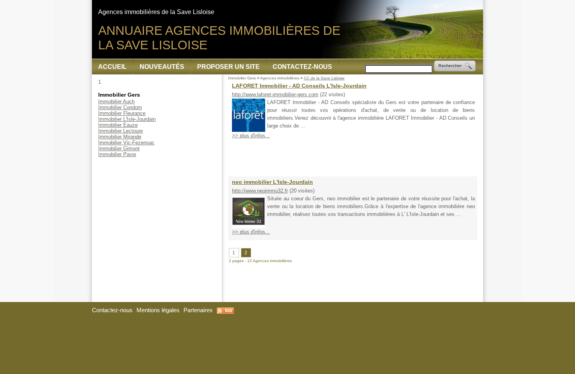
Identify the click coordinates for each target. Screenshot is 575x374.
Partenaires (198, 310)
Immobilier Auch (116, 101)
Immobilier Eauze (118, 125)
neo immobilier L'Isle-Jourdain (272, 182)
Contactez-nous (302, 66)
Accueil (112, 66)
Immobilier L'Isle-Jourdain (127, 119)
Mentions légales (158, 310)
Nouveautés (162, 66)
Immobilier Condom (120, 107)
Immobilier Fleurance (122, 113)
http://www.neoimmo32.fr (260, 191)
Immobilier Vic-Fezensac (126, 143)
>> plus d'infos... (251, 135)
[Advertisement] (352, 157)
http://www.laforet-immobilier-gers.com (275, 94)
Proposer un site (228, 66)
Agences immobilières (279, 78)
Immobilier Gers (242, 78)
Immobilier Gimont (119, 148)
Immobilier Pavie (117, 154)
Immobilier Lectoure (120, 131)
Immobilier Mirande (119, 137)
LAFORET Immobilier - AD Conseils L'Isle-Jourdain (299, 86)
